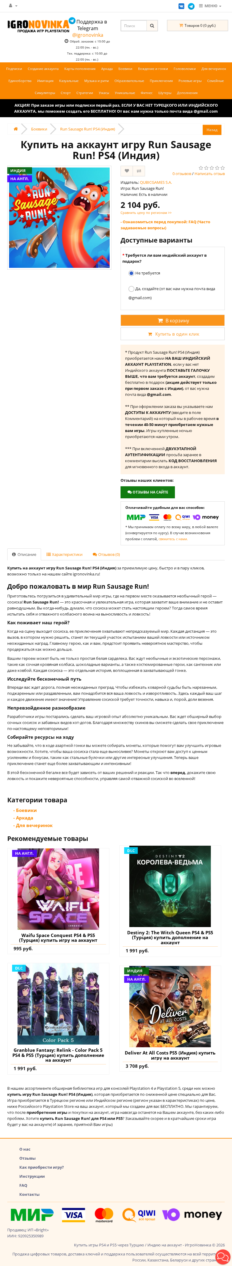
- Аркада (23, 818)
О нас (25, 1149)
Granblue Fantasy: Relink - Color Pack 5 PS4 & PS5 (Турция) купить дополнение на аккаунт (58, 1055)
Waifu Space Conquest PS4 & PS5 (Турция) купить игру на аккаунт (58, 938)
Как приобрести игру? (41, 1167)
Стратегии (84, 92)
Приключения (161, 80)
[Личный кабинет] (13, 5)
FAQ (23, 1185)
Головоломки (185, 68)
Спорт (66, 92)
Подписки (14, 68)
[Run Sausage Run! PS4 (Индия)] (59, 217)
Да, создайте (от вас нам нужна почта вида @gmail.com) (171, 293)
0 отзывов (181, 173)
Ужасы (104, 92)
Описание (26, 554)
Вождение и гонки (153, 68)
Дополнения (187, 92)
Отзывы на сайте (150, 492)
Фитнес (147, 92)
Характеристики (66, 554)
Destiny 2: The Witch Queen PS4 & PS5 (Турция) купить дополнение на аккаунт (170, 937)
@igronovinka (87, 35)
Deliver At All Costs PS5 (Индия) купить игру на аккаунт (170, 1055)
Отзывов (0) (108, 554)
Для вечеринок (213, 68)
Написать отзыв (210, 173)
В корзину (177, 320)
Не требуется (147, 273)
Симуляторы (45, 92)
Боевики (125, 68)
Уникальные (125, 92)
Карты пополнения (79, 68)
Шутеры (164, 92)
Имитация (45, 80)
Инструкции (32, 1176)
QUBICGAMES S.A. (156, 182)
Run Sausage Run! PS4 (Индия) (87, 129)
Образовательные (129, 80)
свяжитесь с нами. (173, 539)
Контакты (29, 1194)
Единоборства (19, 80)
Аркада (107, 68)
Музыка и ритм (96, 80)
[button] (222, 1256)
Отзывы (27, 1158)
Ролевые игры (190, 80)
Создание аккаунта (43, 68)
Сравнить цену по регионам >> (146, 212)
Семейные (215, 80)
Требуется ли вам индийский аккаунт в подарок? (164, 258)
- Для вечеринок (33, 825)
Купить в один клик (177, 334)
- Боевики (25, 810)
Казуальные (69, 80)
